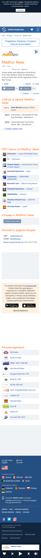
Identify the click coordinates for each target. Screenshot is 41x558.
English (6, 84)
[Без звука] (36, 553)
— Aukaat (19, 189)
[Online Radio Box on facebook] (3, 519)
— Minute (16, 194)
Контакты (36, 93)
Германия (9, 488)
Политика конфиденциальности (12, 534)
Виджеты (5, 538)
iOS (10, 502)
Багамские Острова (13, 481)
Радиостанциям (15, 538)
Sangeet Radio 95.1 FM (19, 374)
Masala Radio (15, 401)
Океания (26, 512)
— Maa (18, 171)
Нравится (10, 88)
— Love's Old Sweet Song (22, 153)
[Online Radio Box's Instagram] (15, 519)
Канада (8, 477)
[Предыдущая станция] (12, 553)
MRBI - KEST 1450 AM (19, 363)
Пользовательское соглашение (12, 531)
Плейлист (26, 93)
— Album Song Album (22, 183)
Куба (30, 477)
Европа (18, 512)
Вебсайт (28, 84)
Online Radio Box (16, 29)
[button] (20, 553)
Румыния (21, 488)
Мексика (20, 477)
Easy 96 (13, 406)
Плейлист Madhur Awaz (13, 129)
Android (33, 500)
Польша (34, 488)
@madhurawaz (15, 239)
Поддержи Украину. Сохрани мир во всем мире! (20, 43)
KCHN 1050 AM (16, 385)
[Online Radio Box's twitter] (9, 519)
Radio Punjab (15, 358)
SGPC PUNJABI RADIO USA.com (23, 390)
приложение (31, 286)
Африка (4, 509)
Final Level (12, 527)
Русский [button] (19, 462)
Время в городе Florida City (13, 242)
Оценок (23, 69)
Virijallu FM (14, 395)
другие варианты (20, 310)
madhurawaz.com (16, 236)
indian (3, 66)
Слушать (27, 88)
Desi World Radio (17, 368)
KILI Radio (14, 352)
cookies (20, 2)
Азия (11, 509)
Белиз (27, 481)
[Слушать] (36, 51)
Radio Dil (13, 412)
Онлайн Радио (7, 461)
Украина (9, 492)
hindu (8, 66)
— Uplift (17, 206)
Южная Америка (8, 512)
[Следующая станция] (28, 553)
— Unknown (13, 159)
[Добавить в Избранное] (4, 553)
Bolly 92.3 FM (15, 379)
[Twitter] (36, 84)
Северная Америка (21, 509)
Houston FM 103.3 (17, 417)
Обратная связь (30, 534)
